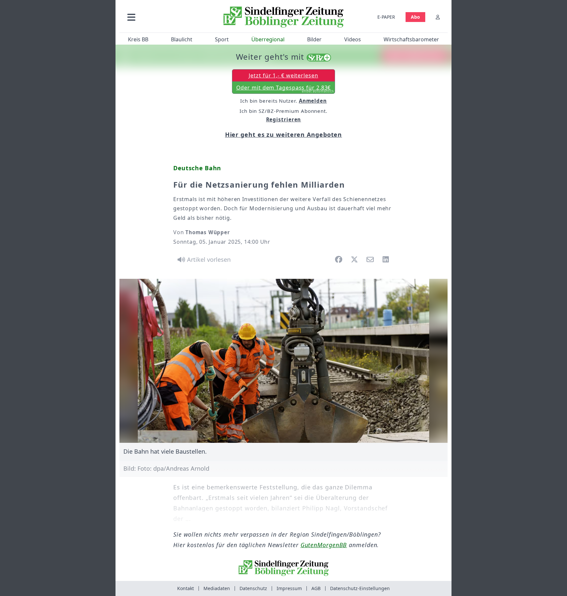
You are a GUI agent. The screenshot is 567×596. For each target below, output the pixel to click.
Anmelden (313, 100)
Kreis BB (138, 39)
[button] (166, 16)
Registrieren (283, 119)
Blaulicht (181, 39)
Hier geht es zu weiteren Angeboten (283, 134)
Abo (415, 17)
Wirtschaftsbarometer (411, 39)
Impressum (289, 588)
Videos (352, 39)
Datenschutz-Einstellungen (360, 588)
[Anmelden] (438, 16)
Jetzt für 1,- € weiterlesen (283, 75)
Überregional (267, 39)
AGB (316, 588)
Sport (222, 39)
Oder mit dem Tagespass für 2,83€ (285, 89)
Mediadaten (216, 588)
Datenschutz (253, 588)
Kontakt (185, 588)
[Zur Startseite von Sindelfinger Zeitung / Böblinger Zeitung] (283, 17)
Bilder (314, 39)
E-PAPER (386, 17)
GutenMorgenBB (324, 545)
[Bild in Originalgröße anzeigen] (283, 361)
